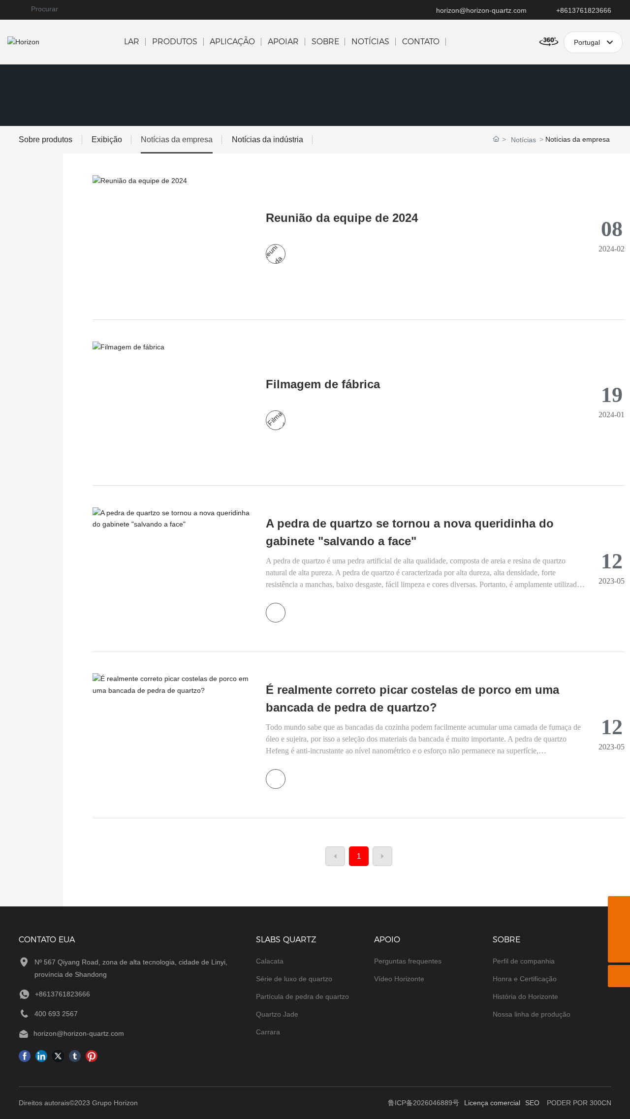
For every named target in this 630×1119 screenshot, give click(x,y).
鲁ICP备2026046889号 (423, 1103)
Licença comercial (492, 1103)
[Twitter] (58, 1055)
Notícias (523, 140)
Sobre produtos (45, 139)
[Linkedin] (41, 1055)
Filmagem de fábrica (323, 384)
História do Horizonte (525, 996)
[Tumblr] (75, 1055)
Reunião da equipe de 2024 (342, 217)
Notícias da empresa (177, 139)
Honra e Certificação (525, 979)
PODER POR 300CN (579, 1103)
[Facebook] (25, 1055)
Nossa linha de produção (531, 1014)
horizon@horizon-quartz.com (481, 10)
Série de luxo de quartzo (294, 979)
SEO (532, 1103)
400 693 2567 (56, 1014)
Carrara (268, 1032)
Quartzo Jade (277, 1014)
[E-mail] (619, 929)
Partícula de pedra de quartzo (302, 996)
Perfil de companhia (524, 961)
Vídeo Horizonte (399, 979)
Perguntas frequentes (407, 961)
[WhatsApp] (619, 907)
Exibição (107, 139)
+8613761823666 (583, 10)
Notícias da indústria (267, 139)
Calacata (270, 961)
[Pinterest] (91, 1055)
